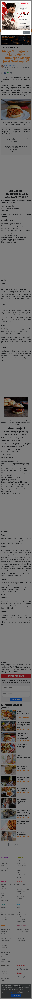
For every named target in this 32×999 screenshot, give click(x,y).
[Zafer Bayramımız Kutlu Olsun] (16, 16)
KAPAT (27, 32)
